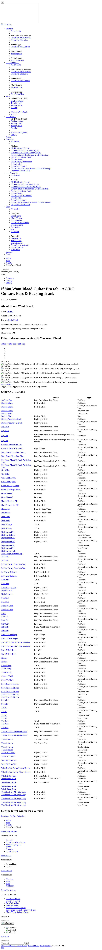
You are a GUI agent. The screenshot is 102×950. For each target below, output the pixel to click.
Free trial (9, 840)
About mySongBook (19, 112)
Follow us (5, 936)
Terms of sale (33, 945)
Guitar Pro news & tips (20, 223)
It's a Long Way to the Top (11, 554)
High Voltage (6, 524)
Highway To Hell (8, 551)
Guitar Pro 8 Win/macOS (21, 38)
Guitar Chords (16, 159)
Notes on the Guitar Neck (21, 157)
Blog (8, 207)
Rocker (4, 658)
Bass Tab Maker (12, 903)
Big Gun (4, 436)
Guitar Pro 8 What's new (15, 842)
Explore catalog (17, 101)
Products (9, 29)
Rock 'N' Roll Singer (9, 638)
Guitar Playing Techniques (21, 162)
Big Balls (5, 427)
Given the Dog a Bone (10, 486)
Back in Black (7, 403)
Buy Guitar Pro (19, 816)
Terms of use (21, 945)
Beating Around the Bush (11, 419)
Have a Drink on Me (9, 501)
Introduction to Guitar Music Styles (25, 150)
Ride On (4, 616)
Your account (6, 855)
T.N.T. (4, 708)
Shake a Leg (6, 668)
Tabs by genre (16, 105)
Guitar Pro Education (19, 40)
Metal (15, 320)
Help (8, 884)
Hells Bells (5, 517)
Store (8, 254)
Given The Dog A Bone (10, 489)
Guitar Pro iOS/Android (20, 47)
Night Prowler (7, 590)
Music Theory (16, 218)
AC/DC (10, 311)
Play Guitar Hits (17, 60)
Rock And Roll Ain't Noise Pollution (15, 646)
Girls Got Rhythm (8, 478)
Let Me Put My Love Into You (13, 564)
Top (2, 948)
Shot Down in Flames (10, 684)
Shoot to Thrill (7, 676)
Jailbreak (4, 556)
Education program (13, 844)
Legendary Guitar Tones (20, 171)
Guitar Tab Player (13, 901)
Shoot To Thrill (7, 680)
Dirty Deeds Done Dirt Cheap (13, 452)
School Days (6, 666)
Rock (10, 320)
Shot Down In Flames (10, 688)
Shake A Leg (6, 672)
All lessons (15, 141)
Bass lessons (16, 216)
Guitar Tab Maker (13, 899)
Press (8, 881)
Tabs (8, 96)
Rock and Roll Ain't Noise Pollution (15, 642)
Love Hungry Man (8, 587)
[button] (4, 384)
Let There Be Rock (9, 572)
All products (16, 31)
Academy (10, 139)
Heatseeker (5, 509)
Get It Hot (5, 470)
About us (9, 879)
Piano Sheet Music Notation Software (21, 910)
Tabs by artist (16, 103)
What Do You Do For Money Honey (15, 772)
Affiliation (10, 886)
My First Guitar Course (20, 148)
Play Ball (5, 598)
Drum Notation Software (16, 908)
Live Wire (5, 580)
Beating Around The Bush (11, 423)
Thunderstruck (7, 739)
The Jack (4, 721)
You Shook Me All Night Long (13, 792)
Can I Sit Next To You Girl (12, 448)
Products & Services (9, 831)
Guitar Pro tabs (12, 851)
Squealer (4, 700)
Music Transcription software (17, 912)
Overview (10, 278)
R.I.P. (3, 614)
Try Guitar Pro (6, 816)
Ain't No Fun (6, 400)
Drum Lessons (16, 220)
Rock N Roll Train (8, 650)
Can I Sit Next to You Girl (11, 444)
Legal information (8, 945)
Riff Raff (4, 624)
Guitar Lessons (17, 225)
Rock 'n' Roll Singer (9, 635)
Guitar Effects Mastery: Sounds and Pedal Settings (31, 168)
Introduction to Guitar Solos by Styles (26, 153)
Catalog (9, 280)
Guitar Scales (16, 164)
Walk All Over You (8, 760)
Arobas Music (6, 870)
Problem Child (7, 606)
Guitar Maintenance (18, 166)
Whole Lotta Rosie (8, 776)
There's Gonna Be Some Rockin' (14, 731)
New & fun (15, 227)
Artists (8, 137)
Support (9, 252)
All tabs (14, 108)
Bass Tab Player (12, 905)
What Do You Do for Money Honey (15, 768)
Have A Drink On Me (10, 505)
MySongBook (16, 53)
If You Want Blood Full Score (13, 344)
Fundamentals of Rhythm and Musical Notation (29, 155)
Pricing (14, 114)
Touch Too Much (8, 753)
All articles (15, 209)
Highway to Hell (8, 532)
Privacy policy (45, 945)
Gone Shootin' (7, 493)
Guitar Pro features (8, 890)
